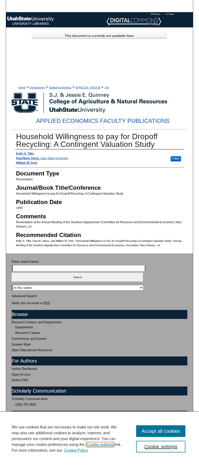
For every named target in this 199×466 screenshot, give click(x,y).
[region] (99, 438)
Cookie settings (100, 444)
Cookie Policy (76, 450)
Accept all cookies (160, 431)
